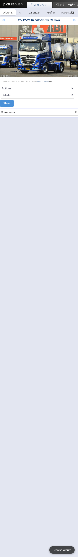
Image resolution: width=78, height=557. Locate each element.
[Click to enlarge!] (39, 51)
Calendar (34, 12)
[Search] (72, 12)
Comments (8, 112)
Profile (51, 12)
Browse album (62, 550)
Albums (7, 12)
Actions (6, 88)
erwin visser (43, 81)
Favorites (66, 12)
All (20, 12)
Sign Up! (62, 4)
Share (6, 103)
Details (6, 95)
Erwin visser (40, 4)
